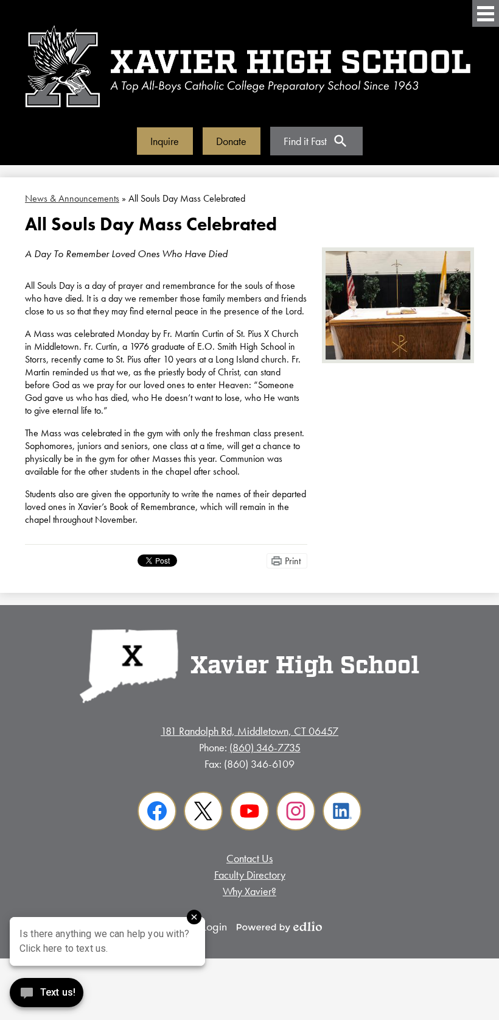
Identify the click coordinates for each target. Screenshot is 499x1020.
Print (293, 560)
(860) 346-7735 (265, 747)
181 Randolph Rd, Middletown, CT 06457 (249, 731)
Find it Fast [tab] (305, 141)
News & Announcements (72, 198)
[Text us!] (46, 995)
